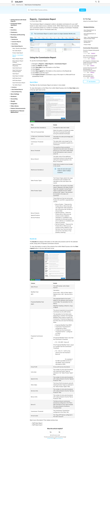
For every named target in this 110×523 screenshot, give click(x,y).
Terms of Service (59, 438)
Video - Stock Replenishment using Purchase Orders (91, 38)
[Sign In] (98, 1)
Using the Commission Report (90, 21)
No (59, 432)
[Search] (96, 1)
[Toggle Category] (10, 19)
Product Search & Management (88, 41)
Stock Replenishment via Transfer (90, 34)
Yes (50, 432)
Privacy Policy (50, 438)
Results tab (33, 239)
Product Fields (87, 44)
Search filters (34, 82)
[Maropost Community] (19, 1)
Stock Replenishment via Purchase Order (90, 30)
